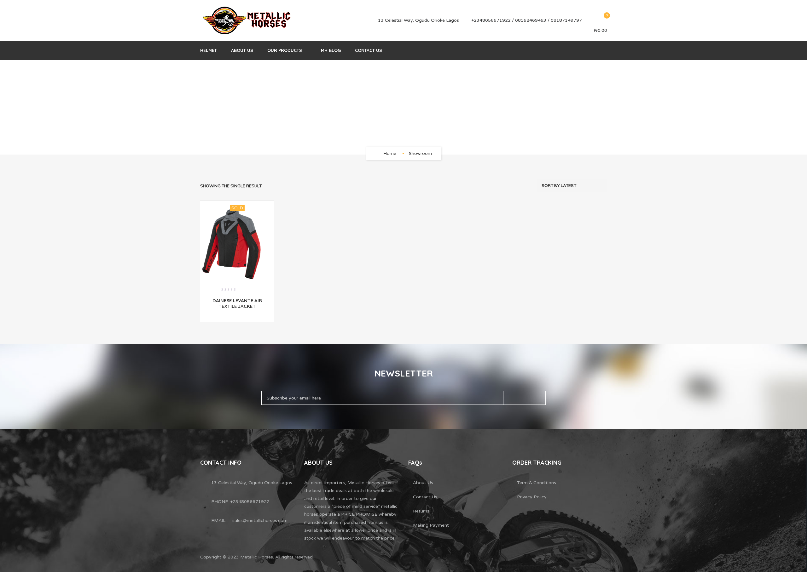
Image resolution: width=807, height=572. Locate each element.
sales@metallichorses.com (259, 520)
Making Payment (431, 525)
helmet (208, 50)
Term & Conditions (536, 482)
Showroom (420, 153)
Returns (421, 511)
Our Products (284, 50)
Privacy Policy (532, 497)
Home (389, 153)
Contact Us (368, 50)
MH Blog (331, 50)
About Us (242, 50)
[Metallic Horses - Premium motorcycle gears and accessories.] (247, 20)
